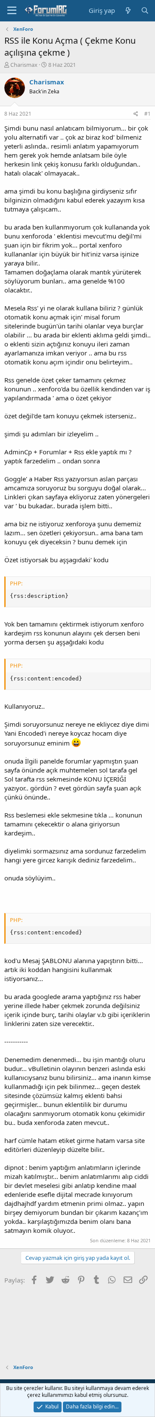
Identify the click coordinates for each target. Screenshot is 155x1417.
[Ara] (144, 10)
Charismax (23, 65)
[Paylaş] (135, 114)
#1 (147, 113)
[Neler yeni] (127, 10)
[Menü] (12, 10)
